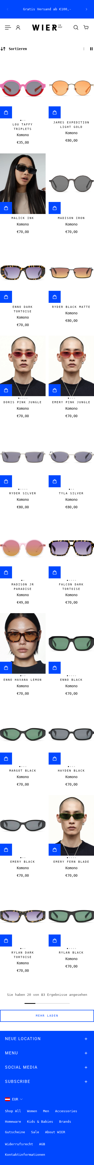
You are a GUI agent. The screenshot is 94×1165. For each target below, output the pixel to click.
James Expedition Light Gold (71, 125)
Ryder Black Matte (71, 307)
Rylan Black (71, 952)
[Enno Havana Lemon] (23, 643)
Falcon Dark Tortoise (71, 587)
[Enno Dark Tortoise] (23, 272)
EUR (15, 1099)
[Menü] (8, 27)
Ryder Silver (22, 493)
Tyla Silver (71, 493)
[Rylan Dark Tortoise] (23, 916)
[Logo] (47, 28)
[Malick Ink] (23, 183)
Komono (23, 135)
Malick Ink (23, 218)
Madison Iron (71, 218)
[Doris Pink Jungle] (23, 366)
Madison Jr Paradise (23, 587)
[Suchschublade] (76, 27)
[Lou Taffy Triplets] (23, 88)
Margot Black (22, 770)
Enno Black (71, 679)
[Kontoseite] (18, 27)
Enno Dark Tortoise (23, 309)
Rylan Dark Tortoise (23, 955)
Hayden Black (71, 770)
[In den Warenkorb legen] (6, 112)
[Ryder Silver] (23, 457)
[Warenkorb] (86, 27)
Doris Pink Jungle (23, 402)
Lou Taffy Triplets (23, 127)
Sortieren (18, 49)
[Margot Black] (23, 734)
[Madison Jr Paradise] (23, 548)
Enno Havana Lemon (23, 679)
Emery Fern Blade (71, 861)
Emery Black (22, 861)
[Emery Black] (23, 825)
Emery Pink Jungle (71, 402)
